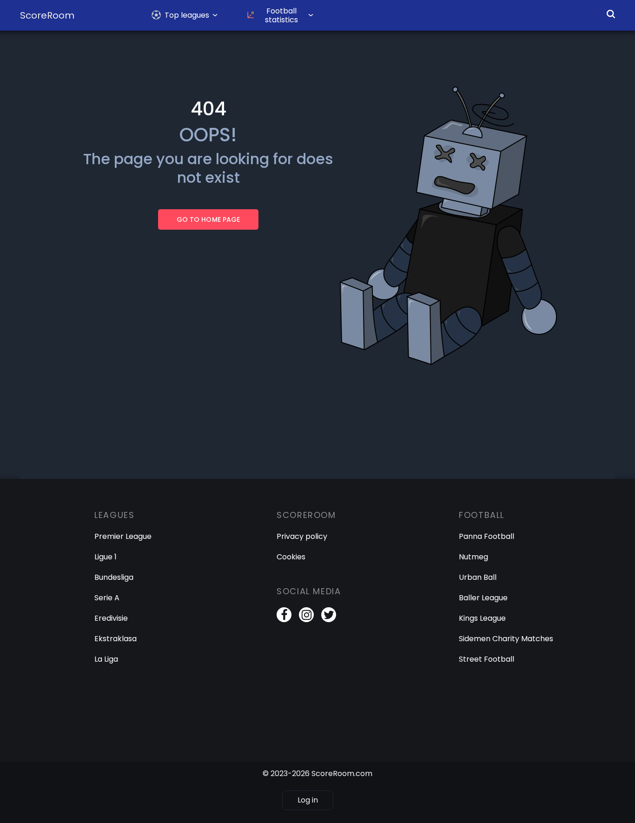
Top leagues (187, 15)
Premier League (123, 536)
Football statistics (281, 15)
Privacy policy (302, 536)
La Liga (106, 659)
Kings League (482, 618)
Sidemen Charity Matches (506, 638)
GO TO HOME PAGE (208, 219)
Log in (308, 800)
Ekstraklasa (115, 638)
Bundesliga (113, 577)
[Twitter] (328, 614)
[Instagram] (306, 614)
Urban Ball (477, 577)
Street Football (486, 659)
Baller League (483, 597)
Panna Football (486, 536)
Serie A (106, 597)
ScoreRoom (47, 15)
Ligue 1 (105, 556)
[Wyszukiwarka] (611, 14)
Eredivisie (111, 618)
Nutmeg (473, 556)
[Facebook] (284, 614)
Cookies (291, 556)
